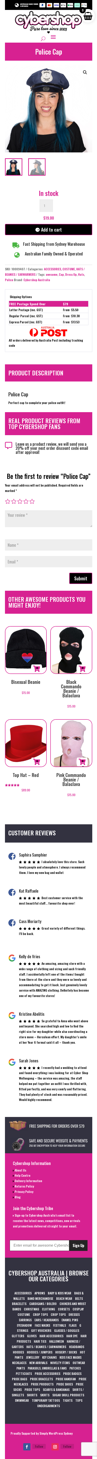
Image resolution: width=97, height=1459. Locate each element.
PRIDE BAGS (19, 1378)
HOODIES (18, 1352)
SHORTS (32, 1394)
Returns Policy (24, 1186)
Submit (80, 578)
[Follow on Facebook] (26, 1446)
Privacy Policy (23, 1191)
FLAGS (72, 1325)
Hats (81, 274)
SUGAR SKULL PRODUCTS (68, 1394)
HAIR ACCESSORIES (51, 1335)
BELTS (79, 1298)
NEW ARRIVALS (38, 1362)
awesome (52, 274)
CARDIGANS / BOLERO (43, 1303)
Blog (17, 1197)
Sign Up (78, 1245)
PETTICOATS (24, 1373)
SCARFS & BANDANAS (56, 1389)
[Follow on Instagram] (55, 1446)
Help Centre (22, 1175)
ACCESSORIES (52, 269)
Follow (39, 1446)
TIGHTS (67, 1400)
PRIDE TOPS (32, 1389)
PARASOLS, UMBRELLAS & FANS (47, 1368)
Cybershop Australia (36, 279)
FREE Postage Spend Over (27, 303)
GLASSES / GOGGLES (66, 1330)
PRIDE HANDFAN (66, 1378)
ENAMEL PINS (70, 1319)
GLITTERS (18, 1335)
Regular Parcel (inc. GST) (26, 315)
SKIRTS (44, 1394)
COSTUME (68, 269)
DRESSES (74, 1314)
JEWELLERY (32, 1357)
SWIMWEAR (22, 1400)
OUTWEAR (79, 1362)
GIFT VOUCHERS (41, 1330)
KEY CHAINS (49, 1357)
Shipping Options (21, 296)
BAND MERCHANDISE (40, 1298)
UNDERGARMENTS (48, 1405)
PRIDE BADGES (72, 1373)
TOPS (78, 1400)
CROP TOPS (40, 1314)
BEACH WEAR (64, 1298)
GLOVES (32, 1335)
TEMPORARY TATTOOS (46, 1400)
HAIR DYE (72, 1335)
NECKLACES (19, 1362)
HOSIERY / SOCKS (66, 1352)
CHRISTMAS (31, 1309)
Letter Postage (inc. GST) (26, 309)
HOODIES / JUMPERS (39, 1352)
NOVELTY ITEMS (60, 1362)
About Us (20, 1170)
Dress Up (71, 274)
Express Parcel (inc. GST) (25, 321)
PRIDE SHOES (64, 1384)
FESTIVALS (59, 1325)
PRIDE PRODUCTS (42, 1384)
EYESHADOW (24, 1325)
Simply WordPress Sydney (56, 1433)
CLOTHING (48, 1309)
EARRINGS (25, 1319)
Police (9, 279)
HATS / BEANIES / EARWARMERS (46, 1346)
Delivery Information (28, 1180)
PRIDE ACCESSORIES (47, 1373)
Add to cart (51, 229)
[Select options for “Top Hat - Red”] (36, 761)
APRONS (40, 1293)
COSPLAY (78, 1309)
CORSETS (64, 1309)
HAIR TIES (40, 1341)
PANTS (20, 1368)
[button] (85, 72)
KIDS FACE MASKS (70, 1357)
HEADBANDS (76, 1346)
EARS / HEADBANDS (47, 1319)
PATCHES (75, 1368)
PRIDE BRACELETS (41, 1378)
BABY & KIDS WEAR (59, 1293)
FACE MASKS (42, 1325)
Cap (61, 274)
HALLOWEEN (56, 1341)
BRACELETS (19, 1303)
